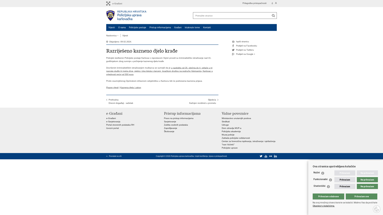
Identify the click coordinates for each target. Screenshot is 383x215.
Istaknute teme (192, 27)
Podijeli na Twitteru (245, 50)
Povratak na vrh (115, 156)
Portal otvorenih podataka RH (120, 125)
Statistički (319, 186)
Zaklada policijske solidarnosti (236, 138)
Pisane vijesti (112, 87)
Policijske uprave (230, 148)
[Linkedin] (275, 156)
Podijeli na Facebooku (246, 45)
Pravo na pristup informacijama (178, 118)
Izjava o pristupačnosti (218, 156)
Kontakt (207, 27)
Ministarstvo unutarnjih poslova (236, 118)
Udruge (225, 125)
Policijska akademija (231, 131)
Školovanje (169, 131)
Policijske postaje (137, 27)
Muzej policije (228, 134)
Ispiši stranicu (242, 41)
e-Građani (111, 118)
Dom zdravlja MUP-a (231, 128)
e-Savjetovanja (113, 121)
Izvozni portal (112, 128)
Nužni (316, 172)
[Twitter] (261, 156)
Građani (177, 27)
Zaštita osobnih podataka (176, 125)
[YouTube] (266, 156)
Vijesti (111, 27)
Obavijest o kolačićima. (324, 206)
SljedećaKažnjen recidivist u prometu (202, 101)
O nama (122, 27)
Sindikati (226, 121)
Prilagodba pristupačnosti (254, 3)
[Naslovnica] (149, 15)
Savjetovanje (170, 121)
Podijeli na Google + (245, 54)
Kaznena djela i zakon (130, 87)
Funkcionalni (320, 179)
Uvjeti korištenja (201, 156)
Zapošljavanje (170, 128)
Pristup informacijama (160, 27)
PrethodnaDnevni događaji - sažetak (121, 101)
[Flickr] (270, 156)
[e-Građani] (119, 3)
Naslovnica (111, 35)
